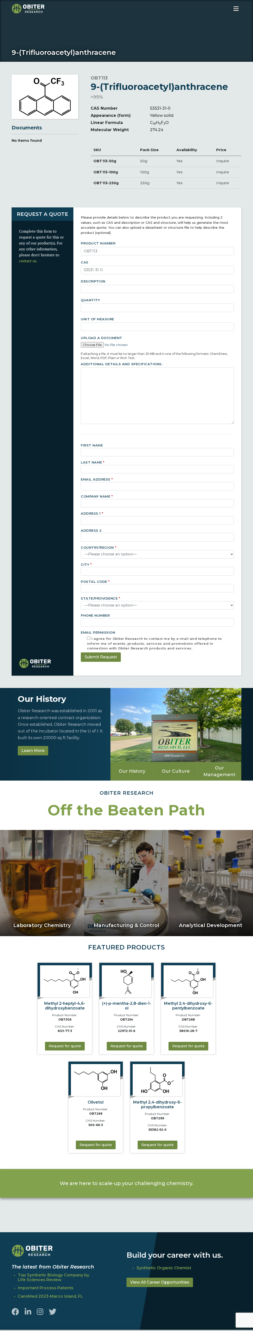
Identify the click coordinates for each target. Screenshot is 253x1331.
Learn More (32, 750)
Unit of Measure (97, 319)
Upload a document (101, 338)
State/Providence (100, 598)
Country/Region (98, 547)
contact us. (28, 260)
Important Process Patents (45, 1288)
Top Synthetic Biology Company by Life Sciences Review (53, 1277)
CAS (84, 262)
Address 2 (91, 530)
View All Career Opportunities (159, 1282)
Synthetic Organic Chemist (163, 1268)
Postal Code (95, 582)
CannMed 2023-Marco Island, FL (50, 1296)
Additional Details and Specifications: (121, 364)
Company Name (97, 496)
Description (93, 281)
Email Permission (151, 639)
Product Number (98, 243)
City (86, 564)
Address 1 (92, 513)
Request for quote (65, 1046)
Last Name (93, 462)
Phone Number (95, 615)
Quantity (90, 300)
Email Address (97, 479)
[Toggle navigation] (236, 9)
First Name (92, 445)
